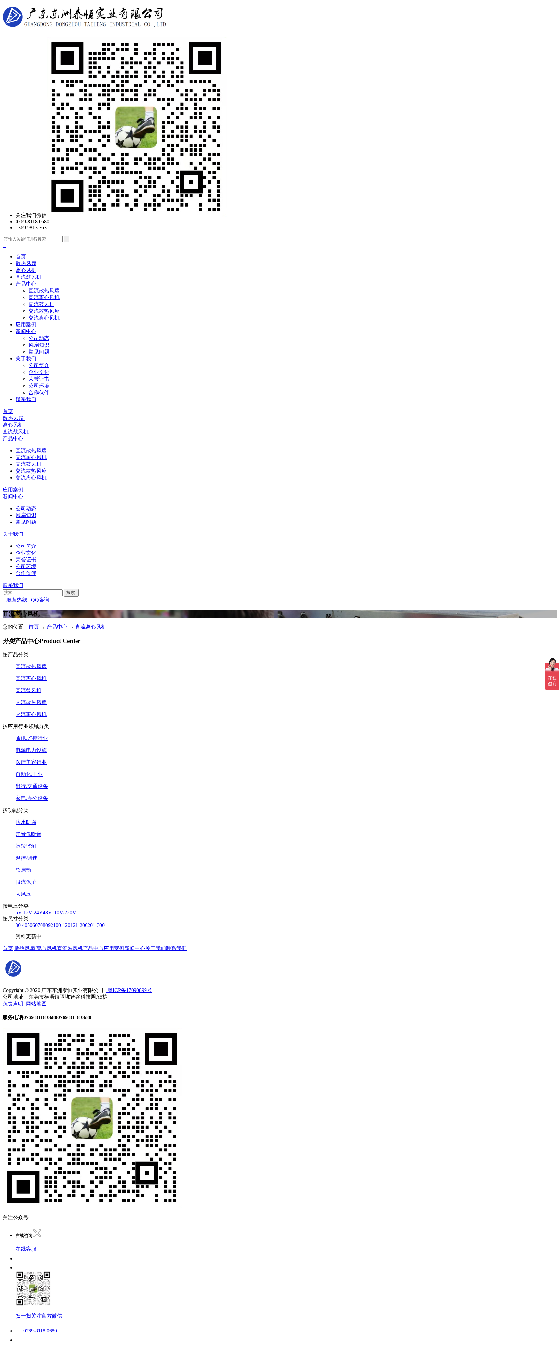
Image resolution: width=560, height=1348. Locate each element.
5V (19, 912)
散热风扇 (26, 263)
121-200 (79, 925)
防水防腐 (26, 822)
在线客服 (26, 1249)
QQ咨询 (38, 599)
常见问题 (39, 351)
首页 (21, 256)
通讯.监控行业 (32, 738)
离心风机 (26, 270)
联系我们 (26, 399)
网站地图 (36, 1003)
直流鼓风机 (28, 277)
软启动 (23, 870)
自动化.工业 (29, 774)
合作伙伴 (39, 392)
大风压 (23, 894)
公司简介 (39, 365)
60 (35, 925)
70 (40, 925)
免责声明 (13, 1003)
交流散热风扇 (44, 311)
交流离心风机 (44, 317)
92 (50, 925)
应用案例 (26, 324)
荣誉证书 (39, 379)
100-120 (61, 925)
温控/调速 (27, 858)
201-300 (96, 925)
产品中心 (26, 283)
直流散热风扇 (44, 290)
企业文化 (39, 372)
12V (28, 912)
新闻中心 (26, 331)
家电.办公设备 (32, 798)
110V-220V (64, 912)
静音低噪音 (28, 834)
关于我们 (26, 358)
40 (24, 925)
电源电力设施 (31, 750)
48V (47, 912)
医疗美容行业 (31, 762)
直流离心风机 (44, 297)
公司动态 (39, 338)
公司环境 (39, 385)
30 (19, 925)
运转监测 (26, 846)
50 (29, 925)
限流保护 (26, 882)
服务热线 (15, 599)
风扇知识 (39, 345)
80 (45, 925)
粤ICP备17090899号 (129, 990)
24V (38, 912)
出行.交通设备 (32, 786)
